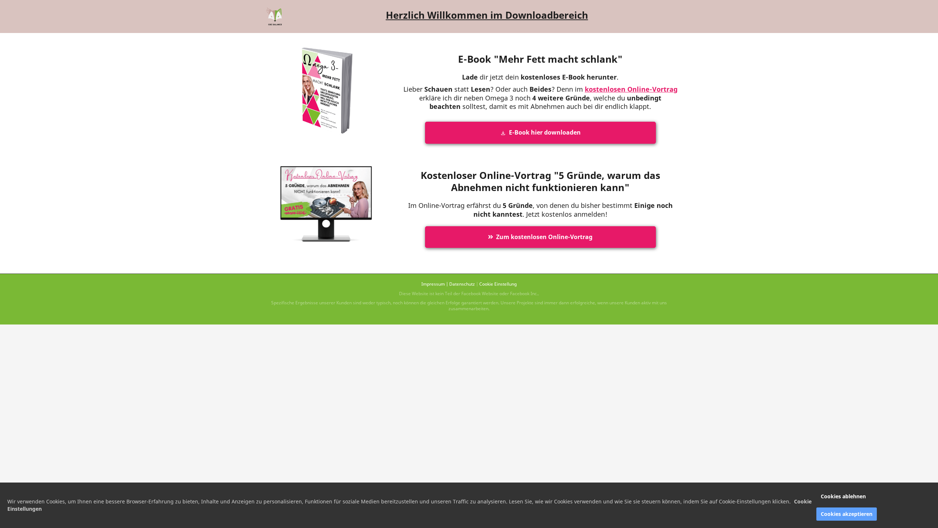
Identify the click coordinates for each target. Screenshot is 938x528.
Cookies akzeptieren (846, 513)
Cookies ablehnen (843, 496)
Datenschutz (462, 284)
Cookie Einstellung (498, 284)
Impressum (433, 284)
